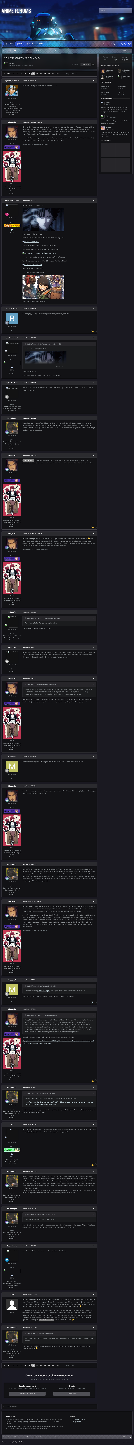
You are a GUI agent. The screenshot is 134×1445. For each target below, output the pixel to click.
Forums (10, 44)
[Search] (130, 10)
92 (41, 74)
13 (13, 1267)
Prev (8, 74)
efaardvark (110, 76)
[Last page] (62, 73)
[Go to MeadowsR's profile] (12, 766)
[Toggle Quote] (25, 344)
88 (25, 74)
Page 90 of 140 (71, 74)
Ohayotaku (12, 122)
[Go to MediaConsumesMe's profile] (12, 347)
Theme (4, 1442)
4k (13, 440)
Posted (29, 80)
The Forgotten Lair (79, 1419)
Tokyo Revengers (44, 991)
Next (57, 74)
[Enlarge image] (43, 219)
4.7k (12, 144)
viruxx (47, 1333)
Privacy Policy (13, 1442)
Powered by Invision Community (123, 1442)
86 (17, 74)
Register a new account (27, 1393)
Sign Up (123, 44)
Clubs (21, 44)
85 (13, 74)
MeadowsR (12, 757)
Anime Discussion (28, 66)
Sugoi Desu (77, 1421)
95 (53, 74)
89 (29, 74)
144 (12, 222)
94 (49, 74)
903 (12, 102)
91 (37, 74)
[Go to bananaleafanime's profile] (12, 318)
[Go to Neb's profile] (12, 1134)
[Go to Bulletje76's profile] (12, 622)
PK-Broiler (12, 647)
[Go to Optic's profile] (6, 64)
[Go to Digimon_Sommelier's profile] (12, 90)
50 (13, 1146)
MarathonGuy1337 (12, 200)
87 (21, 74)
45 (13, 404)
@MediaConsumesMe (46, 1320)
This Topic (122, 10)
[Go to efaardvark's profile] (103, 77)
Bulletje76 (12, 612)
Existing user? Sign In (110, 44)
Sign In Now (72, 1393)
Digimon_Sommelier (12, 81)
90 (33, 74)
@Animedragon (28, 460)
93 (45, 74)
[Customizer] (129, 44)
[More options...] (93, 80)
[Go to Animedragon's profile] (12, 428)
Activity (41, 44)
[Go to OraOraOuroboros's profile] (12, 392)
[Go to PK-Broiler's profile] (12, 657)
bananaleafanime (12, 309)
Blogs (31, 44)
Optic (13, 63)
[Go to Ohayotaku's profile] (12, 132)
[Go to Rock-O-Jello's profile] (12, 1255)
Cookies (21, 1442)
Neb (12, 1125)
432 (12, 634)
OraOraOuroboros (12, 383)
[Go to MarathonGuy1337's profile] (12, 210)
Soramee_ (47, 1215)
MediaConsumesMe (12, 338)
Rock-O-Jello (12, 1246)
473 (12, 359)
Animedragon (12, 418)
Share (75, 65)
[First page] (4, 73)
